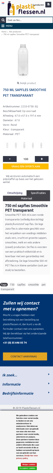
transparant (7, 289)
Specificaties (38, 192)
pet (43, 284)
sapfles (21, 284)
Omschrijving (14, 192)
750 (12, 284)
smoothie (33, 284)
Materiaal (26, 198)
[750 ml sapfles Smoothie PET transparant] (26, 60)
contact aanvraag (24, 356)
